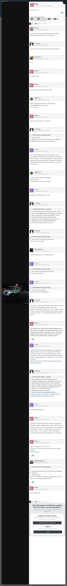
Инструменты (10, 581)
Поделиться (22, 581)
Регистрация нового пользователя (47, 522)
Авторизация (19, 4)
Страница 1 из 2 (46, 23)
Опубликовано (41, 29)
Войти (47, 532)
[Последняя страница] (39, 24)
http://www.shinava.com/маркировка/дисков (44, 392)
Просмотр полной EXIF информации (38, 20)
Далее (36, 23)
